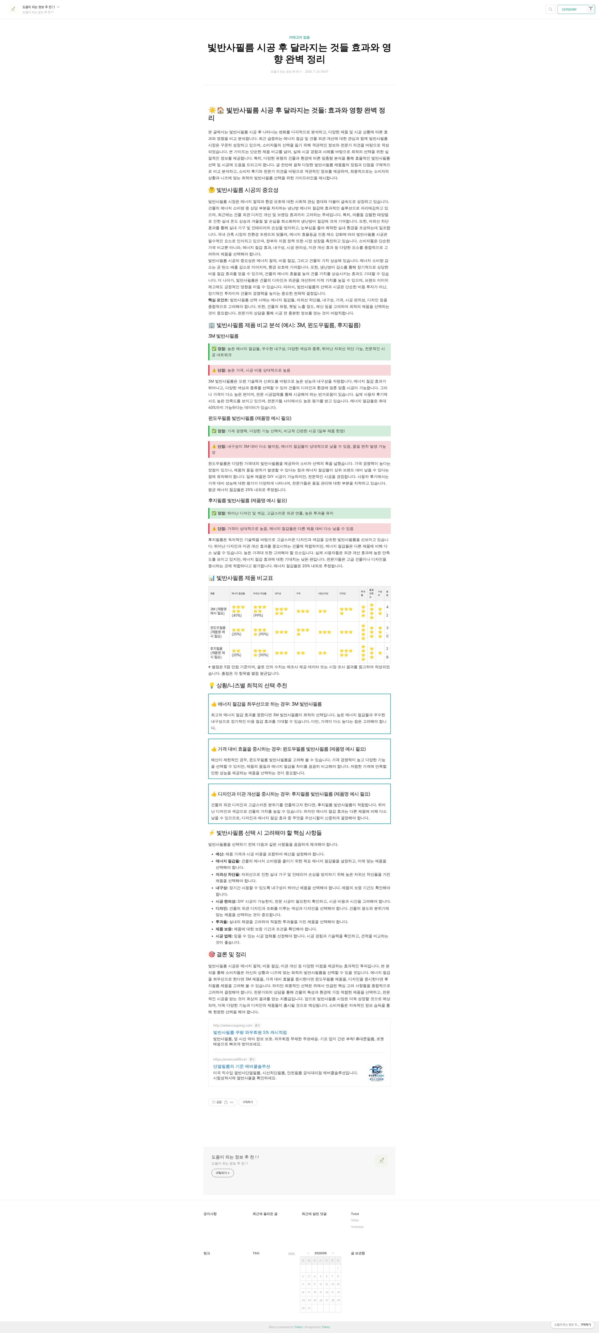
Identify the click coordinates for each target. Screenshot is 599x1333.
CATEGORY (569, 9)
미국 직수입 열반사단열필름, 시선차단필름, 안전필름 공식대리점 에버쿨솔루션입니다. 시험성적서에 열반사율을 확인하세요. (285, 1075)
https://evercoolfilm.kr (230, 1059)
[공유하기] (226, 1102)
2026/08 (320, 1253)
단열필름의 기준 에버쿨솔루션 (241, 1066)
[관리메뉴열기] (590, 8)
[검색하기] (550, 9)
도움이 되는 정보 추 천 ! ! (39, 7)
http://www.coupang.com (232, 1025)
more (291, 1253)
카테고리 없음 (299, 37)
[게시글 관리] (232, 1102)
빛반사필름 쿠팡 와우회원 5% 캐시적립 (250, 1032)
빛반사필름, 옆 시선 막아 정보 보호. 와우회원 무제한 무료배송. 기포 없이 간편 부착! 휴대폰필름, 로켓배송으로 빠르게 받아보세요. (298, 1041)
